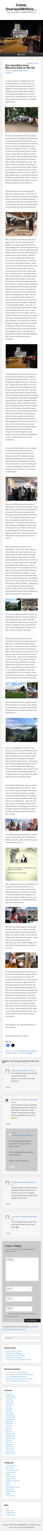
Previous (30, 63)
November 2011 (10, 1453)
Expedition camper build (13, 1481)
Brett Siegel (14, 1182)
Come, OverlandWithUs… (21, 7)
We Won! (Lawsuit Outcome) (14, 1357)
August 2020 (9, 1404)
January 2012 (10, 1449)
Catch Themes (29, 1527)
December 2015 (10, 1434)
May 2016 (9, 1427)
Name (8, 1288)
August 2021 (9, 1400)
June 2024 (9, 1393)
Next (37, 63)
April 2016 (9, 1430)
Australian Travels (11, 1466)
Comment (10, 1259)
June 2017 (9, 1425)
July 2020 (8, 1406)
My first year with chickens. (14, 1351)
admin (26, 70)
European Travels (25, 1051)
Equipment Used (10, 1476)
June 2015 (9, 1440)
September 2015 (10, 1438)
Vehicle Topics (10, 1495)
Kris (7, 1376)
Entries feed (9, 1510)
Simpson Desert (10, 1491)
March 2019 (9, 1421)
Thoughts (8, 1053)
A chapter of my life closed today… (16, 1355)
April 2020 (9, 1410)
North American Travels (12, 1487)
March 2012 (9, 1444)
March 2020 (9, 1413)
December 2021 (10, 1396)
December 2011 (10, 1451)
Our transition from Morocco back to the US (18, 1359)
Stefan (13, 1070)
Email (8, 1298)
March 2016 (9, 1432)
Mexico (8, 1483)
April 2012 (9, 1442)
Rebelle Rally (9, 1489)
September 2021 (10, 1398)
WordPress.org (10, 1515)
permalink (30, 1053)
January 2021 (10, 1402)
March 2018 (9, 1423)
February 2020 (10, 1415)
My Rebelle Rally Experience (14, 1353)
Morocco (34, 1051)
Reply (8, 1087)
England (8, 1474)
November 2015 (10, 1436)
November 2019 (10, 1419)
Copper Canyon (10, 1472)
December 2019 (10, 1417)
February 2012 (10, 1446)
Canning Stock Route (12, 1470)
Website (9, 1308)
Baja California (10, 1468)
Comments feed (10, 1512)
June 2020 (9, 1408)
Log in (7, 1508)
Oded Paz (9, 1379)
